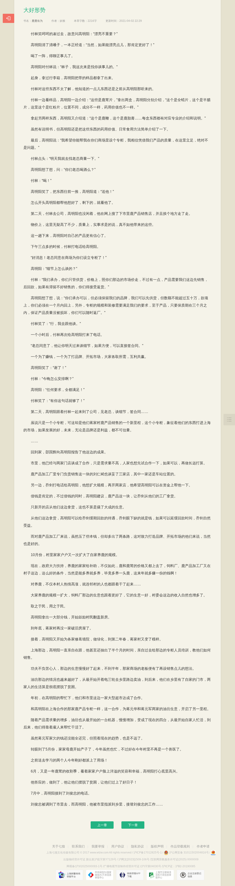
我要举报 (98, 846)
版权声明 (157, 846)
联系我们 (78, 846)
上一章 (102, 825)
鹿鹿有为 (37, 20)
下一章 (133, 825)
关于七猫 (58, 846)
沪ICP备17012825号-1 (148, 852)
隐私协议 (137, 846)
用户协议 (117, 846)
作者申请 (203, 846)
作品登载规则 (180, 846)
